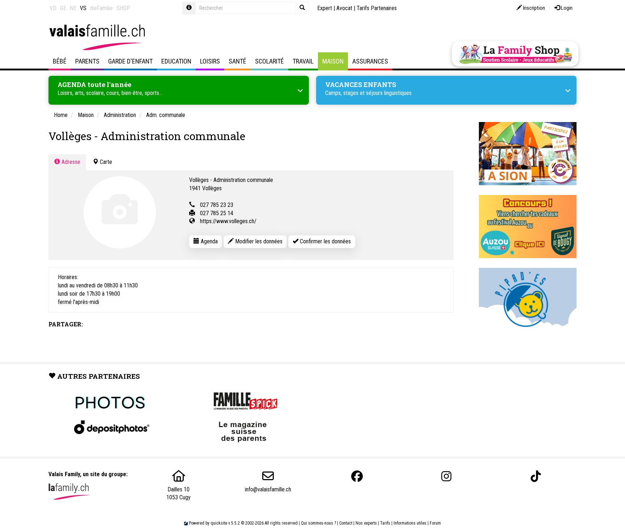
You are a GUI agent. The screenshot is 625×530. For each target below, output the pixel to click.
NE (73, 8)
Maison (333, 61)
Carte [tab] (105, 161)
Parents (87, 61)
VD (53, 8)
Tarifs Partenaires (377, 8)
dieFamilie (101, 8)
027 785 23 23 (216, 204)
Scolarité (269, 61)
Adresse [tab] (70, 161)
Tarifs (385, 523)
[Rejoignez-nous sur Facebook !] (357, 476)
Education (176, 61)
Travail (303, 61)
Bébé (60, 61)
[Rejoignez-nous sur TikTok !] (536, 476)
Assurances (370, 61)
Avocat (344, 8)
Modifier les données (258, 241)
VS (83, 8)
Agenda (208, 241)
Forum (435, 523)
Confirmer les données (324, 241)
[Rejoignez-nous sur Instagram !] (446, 476)
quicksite (219, 523)
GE (63, 8)
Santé (237, 61)
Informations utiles (410, 523)
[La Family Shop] (515, 53)
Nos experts (366, 523)
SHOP (123, 8)
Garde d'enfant (130, 61)
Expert (324, 8)
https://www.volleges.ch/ (228, 221)
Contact (345, 523)
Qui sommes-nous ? (318, 523)
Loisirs (210, 61)
